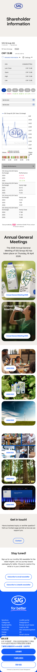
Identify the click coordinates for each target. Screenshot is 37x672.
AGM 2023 (10, 394)
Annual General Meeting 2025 (17, 336)
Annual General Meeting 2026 (17, 295)
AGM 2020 (10, 479)
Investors (5, 630)
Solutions (5, 620)
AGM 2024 (10, 368)
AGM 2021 (10, 453)
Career (4, 632)
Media (4, 634)
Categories (6, 622)
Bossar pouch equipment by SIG (26, 626)
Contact (18, 541)
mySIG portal (24, 620)
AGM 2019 (10, 505)
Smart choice (24, 634)
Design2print (24, 622)
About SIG (5, 627)
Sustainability (7, 625)
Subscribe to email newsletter (18, 577)
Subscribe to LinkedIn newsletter (18, 585)
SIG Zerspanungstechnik (27, 631)
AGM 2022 (10, 420)
